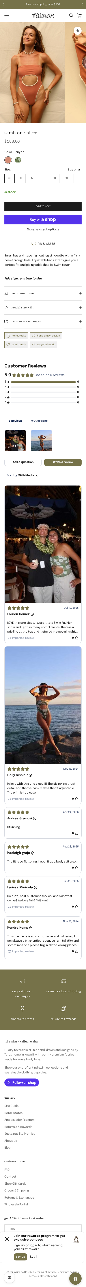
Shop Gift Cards (15, 1183)
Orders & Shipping (16, 1190)
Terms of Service (47, 1272)
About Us (10, 1141)
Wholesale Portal (16, 1204)
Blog (7, 1147)
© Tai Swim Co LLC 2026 (20, 1272)
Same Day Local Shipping (63, 991)
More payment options (43, 229)
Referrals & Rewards (18, 1127)
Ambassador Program (19, 1120)
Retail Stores (13, 1113)
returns (54, 4)
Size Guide (11, 1106)
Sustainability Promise (19, 1133)
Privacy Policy (68, 1272)
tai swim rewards (63, 1019)
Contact (10, 1176)
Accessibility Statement (43, 1276)
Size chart (75, 169)
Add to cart (43, 206)
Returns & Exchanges (19, 1197)
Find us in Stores (22, 1019)
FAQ (6, 1169)
